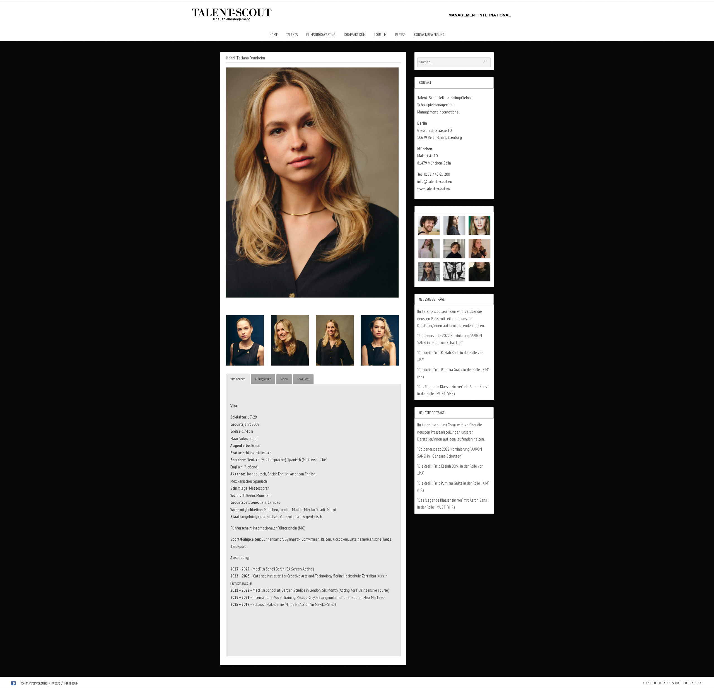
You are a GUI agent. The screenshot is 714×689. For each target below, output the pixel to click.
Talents (292, 34)
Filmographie (263, 379)
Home (273, 34)
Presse (400, 34)
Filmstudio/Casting (320, 34)
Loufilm (380, 34)
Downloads (303, 379)
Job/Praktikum (355, 34)
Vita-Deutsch (237, 379)
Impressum (71, 683)
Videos (284, 379)
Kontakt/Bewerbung (429, 34)
